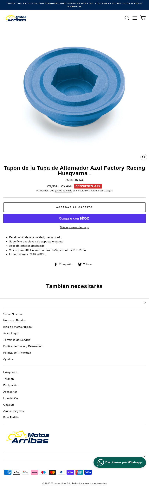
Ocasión (8, 404)
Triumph (8, 378)
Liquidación (10, 398)
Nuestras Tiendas (14, 320)
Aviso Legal (10, 333)
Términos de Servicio (17, 339)
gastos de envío (63, 190)
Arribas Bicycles (13, 411)
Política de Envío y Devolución (22, 346)
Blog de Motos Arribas (17, 326)
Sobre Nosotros (13, 314)
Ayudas (8, 359)
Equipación (10, 385)
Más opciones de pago (74, 227)
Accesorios (10, 391)
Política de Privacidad (17, 352)
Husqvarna (10, 372)
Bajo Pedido (11, 417)
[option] (74, 5)
